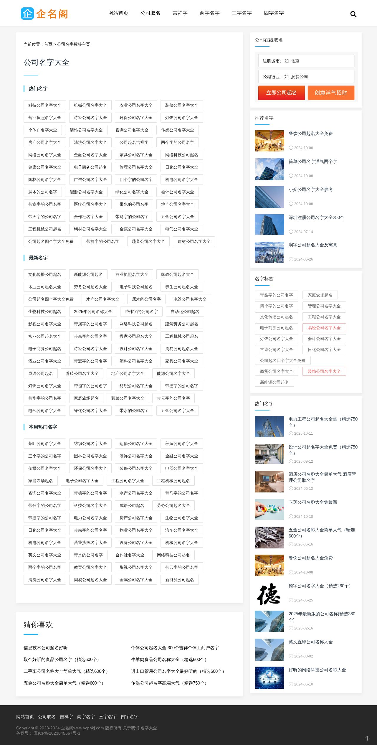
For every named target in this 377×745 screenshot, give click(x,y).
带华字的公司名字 (44, 398)
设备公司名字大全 (136, 542)
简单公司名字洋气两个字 (313, 161)
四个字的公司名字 (136, 179)
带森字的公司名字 (90, 336)
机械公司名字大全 (90, 105)
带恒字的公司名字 (90, 385)
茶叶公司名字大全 (44, 443)
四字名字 (274, 13)
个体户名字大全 (42, 130)
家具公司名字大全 (136, 154)
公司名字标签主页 (73, 44)
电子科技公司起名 (136, 286)
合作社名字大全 (88, 216)
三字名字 (242, 13)
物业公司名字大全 (136, 530)
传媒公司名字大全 (177, 130)
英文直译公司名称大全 (311, 641)
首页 (48, 44)
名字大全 (148, 728)
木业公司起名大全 (44, 286)
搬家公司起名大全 (136, 336)
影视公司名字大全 (44, 324)
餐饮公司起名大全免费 (311, 133)
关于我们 (131, 728)
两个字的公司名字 (177, 142)
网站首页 (118, 13)
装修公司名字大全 (181, 105)
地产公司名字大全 (177, 204)
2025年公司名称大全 (93, 311)
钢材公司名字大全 (90, 229)
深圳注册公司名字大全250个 (316, 217)
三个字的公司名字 (44, 456)
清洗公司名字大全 (90, 142)
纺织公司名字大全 (136, 385)
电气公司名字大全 (181, 229)
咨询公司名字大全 (131, 130)
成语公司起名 (40, 373)
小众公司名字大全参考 (311, 189)
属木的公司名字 (42, 191)
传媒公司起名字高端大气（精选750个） (170, 682)
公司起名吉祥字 (134, 142)
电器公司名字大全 (189, 299)
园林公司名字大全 (44, 179)
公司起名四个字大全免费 (51, 241)
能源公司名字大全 (86, 191)
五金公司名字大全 (177, 216)
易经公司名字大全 (324, 327)
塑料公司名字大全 (136, 361)
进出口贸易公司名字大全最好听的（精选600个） (178, 671)
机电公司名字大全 (181, 179)
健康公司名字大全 (44, 167)
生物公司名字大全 (181, 517)
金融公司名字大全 (90, 154)
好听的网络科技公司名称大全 (317, 669)
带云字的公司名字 (173, 398)
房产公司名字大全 (44, 142)
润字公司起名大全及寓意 (313, 244)
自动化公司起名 (185, 311)
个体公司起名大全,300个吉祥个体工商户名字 (175, 647)
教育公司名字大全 (90, 567)
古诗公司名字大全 (276, 349)
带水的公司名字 (134, 204)
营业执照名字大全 (44, 117)
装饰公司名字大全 (86, 130)
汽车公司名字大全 (181, 530)
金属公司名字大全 (136, 229)
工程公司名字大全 (127, 480)
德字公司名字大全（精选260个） (321, 585)
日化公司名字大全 (181, 167)
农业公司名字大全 (136, 105)
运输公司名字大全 (136, 443)
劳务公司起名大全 (90, 286)
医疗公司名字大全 (90, 204)
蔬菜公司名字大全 (148, 241)
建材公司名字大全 (194, 241)
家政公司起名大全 (177, 274)
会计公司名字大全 (177, 191)
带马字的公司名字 (131, 216)
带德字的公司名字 (181, 385)
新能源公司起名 (88, 274)
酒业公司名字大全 (44, 361)
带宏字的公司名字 (90, 361)
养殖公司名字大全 (82, 373)
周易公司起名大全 (181, 348)
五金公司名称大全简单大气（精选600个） (65, 682)
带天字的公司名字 (44, 216)
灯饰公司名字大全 (181, 117)
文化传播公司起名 (44, 274)
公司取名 (150, 13)
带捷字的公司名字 (102, 241)
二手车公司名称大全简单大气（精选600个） (67, 671)
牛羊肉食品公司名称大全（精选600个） (170, 659)
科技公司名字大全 (44, 105)
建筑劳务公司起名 (181, 324)
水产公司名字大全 (102, 299)
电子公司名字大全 (82, 480)
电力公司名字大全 (90, 517)
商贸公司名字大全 (276, 371)
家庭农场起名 (86, 398)
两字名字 (210, 13)
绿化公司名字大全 (131, 191)
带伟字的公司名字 (141, 311)
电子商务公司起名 (90, 167)
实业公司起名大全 (44, 336)
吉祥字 (180, 13)
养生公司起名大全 (181, 286)
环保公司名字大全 (136, 117)
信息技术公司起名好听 (46, 647)
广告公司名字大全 (90, 179)
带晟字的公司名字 (90, 324)
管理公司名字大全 (136, 167)
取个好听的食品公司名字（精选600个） (62, 659)
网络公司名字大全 (44, 154)
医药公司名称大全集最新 (313, 502)
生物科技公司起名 (44, 311)
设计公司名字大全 (136, 348)
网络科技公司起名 (181, 154)
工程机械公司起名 (44, 229)
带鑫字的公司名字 (44, 204)
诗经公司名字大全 (90, 117)
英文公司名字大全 (44, 555)
